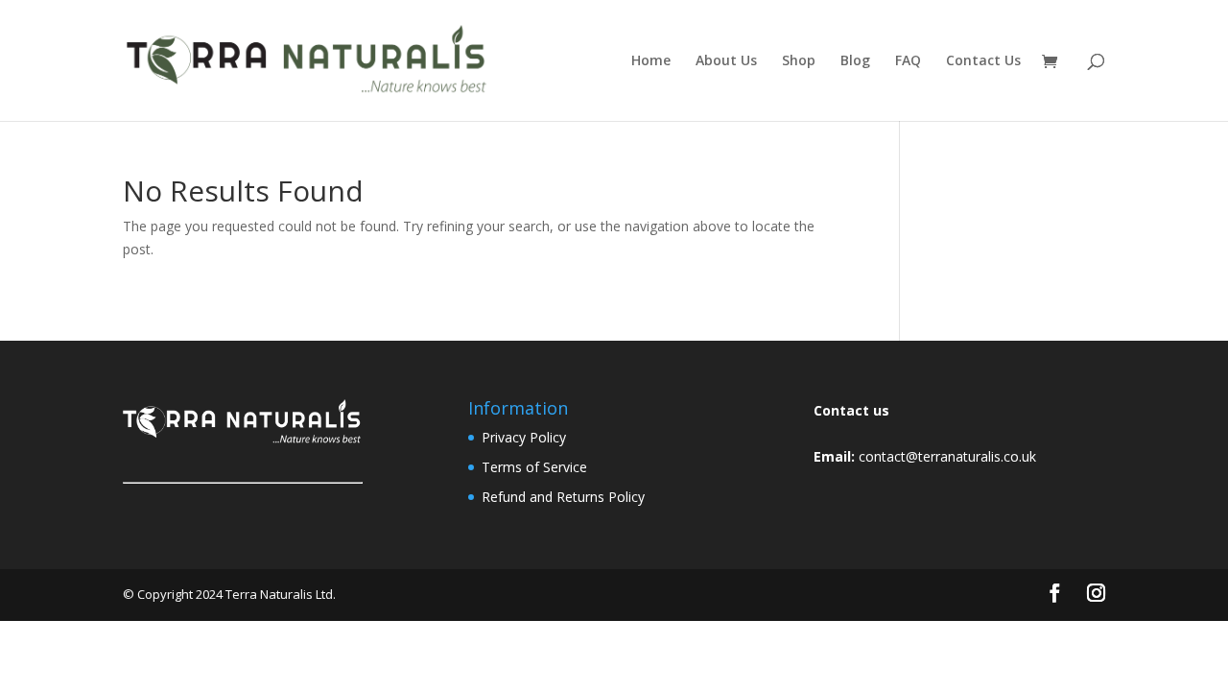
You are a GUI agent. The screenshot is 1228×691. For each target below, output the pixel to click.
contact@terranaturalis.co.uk (947, 456)
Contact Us (983, 61)
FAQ (908, 61)
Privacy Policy (524, 437)
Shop (798, 61)
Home (651, 61)
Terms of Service (534, 467)
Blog (855, 61)
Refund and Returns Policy (563, 497)
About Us (726, 61)
